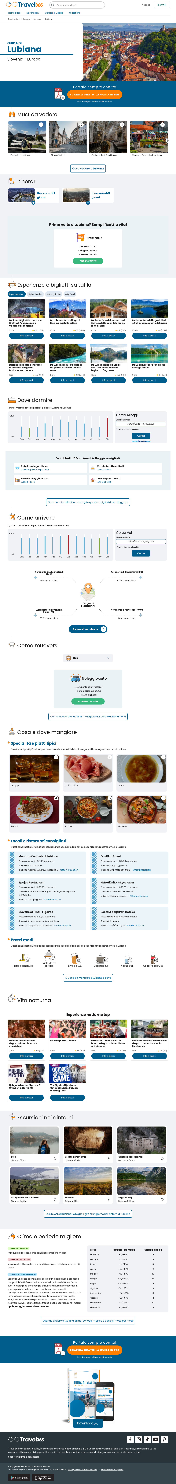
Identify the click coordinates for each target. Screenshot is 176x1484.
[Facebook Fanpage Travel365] (130, 1439)
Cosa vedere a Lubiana (88, 168)
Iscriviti (161, 4)
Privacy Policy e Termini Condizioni (82, 1469)
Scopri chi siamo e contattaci (23, 1456)
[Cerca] (53, 5)
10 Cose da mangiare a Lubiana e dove (88, 977)
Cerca (141, 436)
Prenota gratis (88, 261)
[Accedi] (146, 5)
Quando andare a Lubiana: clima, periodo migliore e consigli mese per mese (88, 1320)
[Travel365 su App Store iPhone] (43, 1477)
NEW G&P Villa (104, 481)
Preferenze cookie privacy (112, 1469)
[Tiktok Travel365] (147, 1439)
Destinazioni (32, 12)
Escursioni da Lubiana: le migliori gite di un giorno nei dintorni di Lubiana (88, 1214)
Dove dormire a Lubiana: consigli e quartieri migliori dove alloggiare (88, 502)
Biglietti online (35, 294)
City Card (70, 294)
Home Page (14, 12)
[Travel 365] (24, 4)
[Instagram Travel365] (138, 1439)
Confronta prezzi (88, 701)
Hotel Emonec (104, 469)
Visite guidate (54, 294)
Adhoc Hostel (28, 481)
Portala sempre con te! (95, 94)
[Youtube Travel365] (155, 1439)
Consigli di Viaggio (54, 12)
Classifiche (74, 12)
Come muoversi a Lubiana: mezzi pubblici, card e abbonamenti (88, 716)
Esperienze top (16, 294)
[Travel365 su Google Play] (19, 1477)
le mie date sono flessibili (129, 429)
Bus (75, 658)
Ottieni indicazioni (69, 870)
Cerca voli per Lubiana (85, 629)
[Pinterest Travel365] (164, 1439)
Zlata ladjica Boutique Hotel (35, 469)
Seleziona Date (123, 419)
